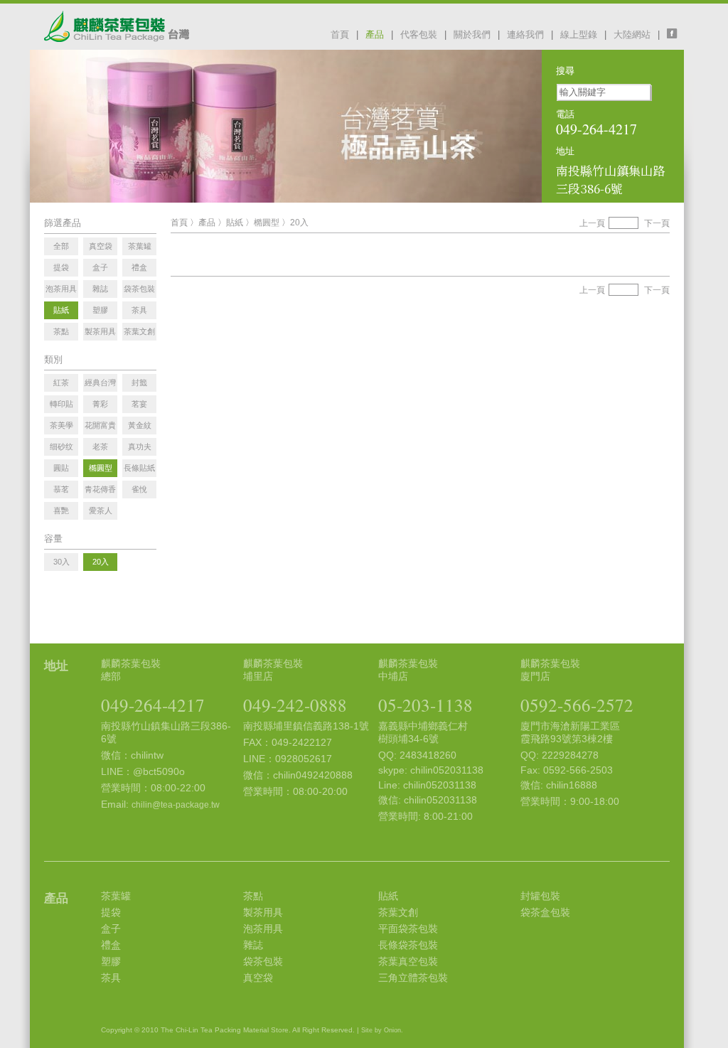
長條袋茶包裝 (408, 945)
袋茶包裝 (263, 961)
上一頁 (592, 223)
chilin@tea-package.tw (176, 805)
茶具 (111, 977)
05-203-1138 (425, 705)
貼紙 (234, 223)
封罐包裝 (540, 896)
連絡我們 (525, 34)
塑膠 (111, 961)
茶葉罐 (116, 896)
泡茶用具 (263, 928)
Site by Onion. (382, 1030)
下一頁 (657, 223)
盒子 (111, 928)
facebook (675, 33)
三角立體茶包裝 (413, 977)
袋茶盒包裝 (545, 912)
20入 (299, 223)
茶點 (253, 896)
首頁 (340, 34)
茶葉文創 (398, 912)
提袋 (111, 912)
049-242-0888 (295, 705)
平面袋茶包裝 (408, 928)
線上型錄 (578, 34)
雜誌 (253, 945)
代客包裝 (418, 34)
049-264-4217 (153, 705)
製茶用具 (263, 912)
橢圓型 (266, 223)
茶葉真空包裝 (408, 961)
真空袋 (258, 977)
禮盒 (111, 945)
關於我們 (472, 34)
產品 (374, 34)
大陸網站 (632, 34)
